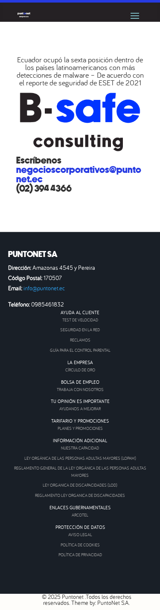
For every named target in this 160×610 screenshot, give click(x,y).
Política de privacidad (80, 554)
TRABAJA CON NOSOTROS (80, 389)
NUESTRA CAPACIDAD (80, 448)
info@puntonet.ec (44, 288)
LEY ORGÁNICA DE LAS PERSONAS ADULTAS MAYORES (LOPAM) (80, 458)
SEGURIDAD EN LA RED (80, 330)
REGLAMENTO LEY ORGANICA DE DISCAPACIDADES (80, 495)
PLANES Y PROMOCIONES (80, 428)
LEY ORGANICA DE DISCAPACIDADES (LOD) (80, 485)
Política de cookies (80, 545)
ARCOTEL (80, 515)
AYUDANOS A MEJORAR (80, 409)
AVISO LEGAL (80, 534)
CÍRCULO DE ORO (80, 370)
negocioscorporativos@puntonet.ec (78, 174)
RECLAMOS (80, 340)
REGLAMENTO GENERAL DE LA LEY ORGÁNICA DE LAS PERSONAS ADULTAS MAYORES (80, 471)
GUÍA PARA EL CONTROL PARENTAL (80, 350)
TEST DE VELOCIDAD (80, 320)
